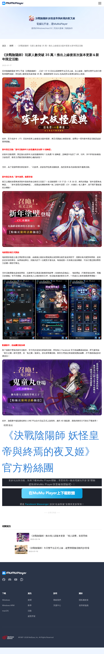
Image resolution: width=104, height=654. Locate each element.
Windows (6, 600)
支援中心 (57, 605)
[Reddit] (21, 579)
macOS (5, 611)
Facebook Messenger (37, 504)
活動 (30, 611)
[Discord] (9, 579)
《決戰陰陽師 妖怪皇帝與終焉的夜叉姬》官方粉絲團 (50, 451)
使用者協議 (83, 605)
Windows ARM (8, 605)
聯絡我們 (57, 600)
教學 (30, 605)
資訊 (4, 45)
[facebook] (3, 579)
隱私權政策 (83, 600)
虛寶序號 (31, 616)
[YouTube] (15, 579)
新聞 (11, 45)
